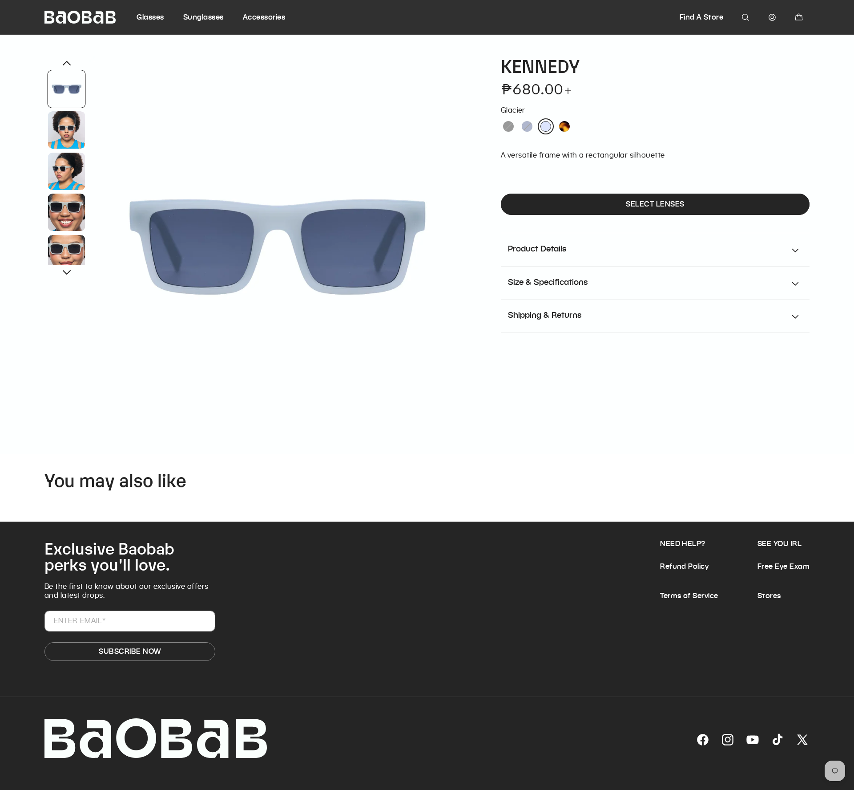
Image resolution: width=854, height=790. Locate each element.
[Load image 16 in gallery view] (66, 212)
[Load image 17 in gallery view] (66, 253)
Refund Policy (684, 566)
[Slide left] (67, 63)
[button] (158, 17)
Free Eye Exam (783, 566)
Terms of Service (689, 595)
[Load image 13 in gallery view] (66, 89)
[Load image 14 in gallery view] (66, 130)
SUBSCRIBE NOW (130, 651)
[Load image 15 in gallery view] (66, 171)
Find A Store (702, 17)
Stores (769, 595)
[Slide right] (67, 272)
